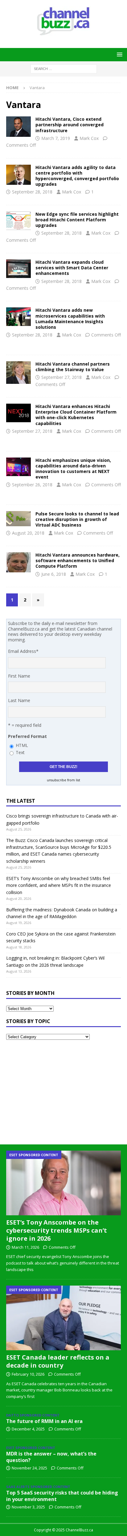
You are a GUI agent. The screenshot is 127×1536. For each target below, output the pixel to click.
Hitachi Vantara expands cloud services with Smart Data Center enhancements (71, 267)
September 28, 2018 (32, 192)
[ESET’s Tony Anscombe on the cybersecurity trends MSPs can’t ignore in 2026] (63, 1183)
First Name (19, 676)
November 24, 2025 (29, 1468)
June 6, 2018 (53, 574)
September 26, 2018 (32, 485)
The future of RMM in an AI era (44, 1421)
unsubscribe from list (63, 780)
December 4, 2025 (28, 1429)
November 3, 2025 (28, 1507)
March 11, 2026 (25, 1247)
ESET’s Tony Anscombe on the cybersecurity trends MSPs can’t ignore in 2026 (56, 1230)
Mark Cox (89, 138)
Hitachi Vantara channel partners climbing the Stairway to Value (72, 366)
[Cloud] (18, 220)
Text (20, 752)
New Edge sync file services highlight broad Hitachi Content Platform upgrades (77, 219)
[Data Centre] (18, 175)
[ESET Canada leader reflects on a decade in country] (63, 1318)
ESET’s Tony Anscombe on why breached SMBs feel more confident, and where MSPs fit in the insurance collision (58, 885)
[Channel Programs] (18, 372)
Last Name (19, 700)
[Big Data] (18, 562)
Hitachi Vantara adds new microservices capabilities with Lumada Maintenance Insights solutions (70, 318)
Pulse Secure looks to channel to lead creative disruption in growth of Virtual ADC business (77, 519)
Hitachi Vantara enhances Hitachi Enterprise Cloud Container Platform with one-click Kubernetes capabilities (76, 414)
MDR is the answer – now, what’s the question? (51, 1457)
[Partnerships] (18, 126)
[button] (118, 54)
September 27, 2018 (61, 377)
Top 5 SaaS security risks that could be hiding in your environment (62, 1496)
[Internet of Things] (18, 316)
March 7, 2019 (55, 138)
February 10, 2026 (28, 1374)
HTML (22, 745)
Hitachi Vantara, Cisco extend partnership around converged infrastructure (69, 124)
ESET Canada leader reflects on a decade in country (57, 1361)
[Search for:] (64, 68)
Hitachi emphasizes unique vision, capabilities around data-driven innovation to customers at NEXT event (73, 468)
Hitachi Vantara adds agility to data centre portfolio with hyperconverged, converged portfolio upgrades (77, 175)
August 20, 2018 (28, 533)
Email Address (23, 651)
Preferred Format (27, 736)
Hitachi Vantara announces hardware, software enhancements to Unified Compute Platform (77, 560)
